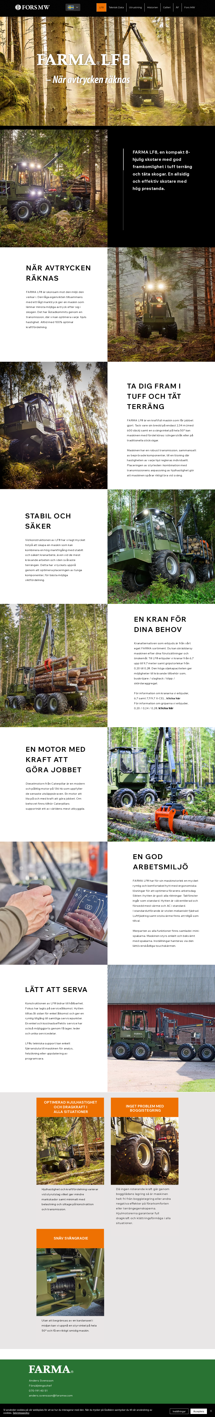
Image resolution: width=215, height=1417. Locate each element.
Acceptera (198, 1411)
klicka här (173, 698)
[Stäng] (211, 1411)
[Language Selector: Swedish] (73, 7)
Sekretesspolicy (21, 1412)
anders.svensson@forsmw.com (51, 1395)
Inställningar (179, 1411)
